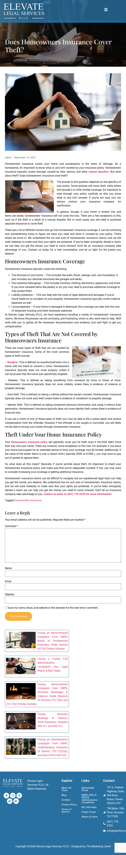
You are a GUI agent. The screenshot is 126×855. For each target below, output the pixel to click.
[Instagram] (13, 795)
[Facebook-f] (6, 795)
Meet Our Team (67, 789)
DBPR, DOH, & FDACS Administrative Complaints (89, 799)
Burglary (12, 362)
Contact (66, 799)
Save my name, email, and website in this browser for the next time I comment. (53, 608)
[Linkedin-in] (16, 801)
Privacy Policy (69, 804)
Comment (11, 526)
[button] (106, 10)
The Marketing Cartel (98, 846)
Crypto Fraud (88, 811)
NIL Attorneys (89, 807)
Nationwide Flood (88, 789)
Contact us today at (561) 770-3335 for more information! (77, 494)
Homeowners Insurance (28, 500)
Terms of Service (66, 810)
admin (8, 157)
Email (8, 581)
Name (8, 568)
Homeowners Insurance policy (29, 442)
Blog (64, 795)
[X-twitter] (19, 795)
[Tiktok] (9, 801)
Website (9, 594)
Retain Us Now (90, 816)
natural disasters (99, 171)
